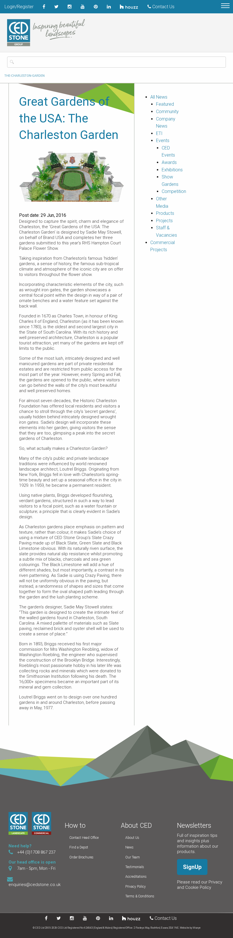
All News (158, 97)
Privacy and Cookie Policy (199, 884)
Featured (165, 104)
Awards (169, 162)
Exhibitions (172, 169)
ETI (159, 133)
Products (165, 213)
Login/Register (19, 6)
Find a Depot (78, 847)
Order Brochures (81, 857)
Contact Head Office (84, 838)
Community (167, 111)
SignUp (192, 867)
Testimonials (134, 867)
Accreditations (136, 877)
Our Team (132, 857)
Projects (164, 220)
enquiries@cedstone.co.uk (35, 884)
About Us (132, 838)
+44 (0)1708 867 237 (36, 852)
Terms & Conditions (139, 896)
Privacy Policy (135, 887)
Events (162, 140)
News (129, 847)
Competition (174, 191)
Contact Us (162, 6)
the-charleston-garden (24, 76)
